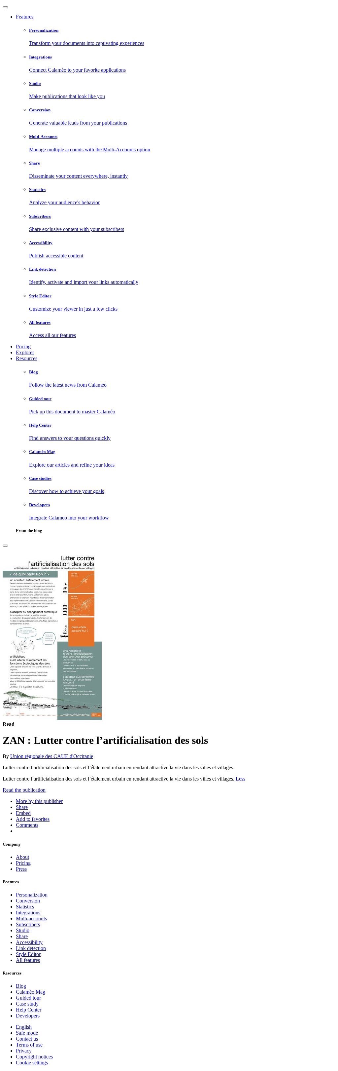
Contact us (27, 1039)
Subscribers (28, 924)
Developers (28, 1015)
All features (28, 960)
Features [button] (24, 16)
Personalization (32, 895)
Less (240, 779)
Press (21, 869)
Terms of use (29, 1045)
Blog (21, 986)
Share (22, 936)
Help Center (28, 1010)
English (24, 1027)
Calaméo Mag (30, 992)
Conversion (28, 900)
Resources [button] (26, 358)
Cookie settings (32, 1062)
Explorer (25, 352)
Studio (22, 930)
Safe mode (27, 1033)
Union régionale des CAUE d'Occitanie (51, 756)
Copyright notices (34, 1056)
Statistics (25, 906)
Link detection (31, 948)
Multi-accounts (31, 918)
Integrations (28, 912)
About (22, 857)
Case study (27, 1004)
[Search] (5, 546)
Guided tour (28, 998)
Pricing (23, 346)
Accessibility (29, 942)
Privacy (24, 1050)
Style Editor (28, 954)
